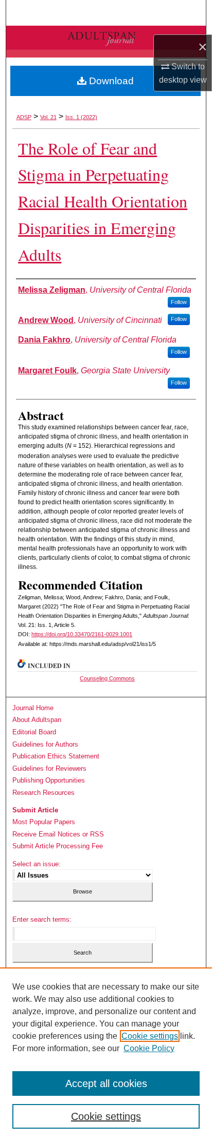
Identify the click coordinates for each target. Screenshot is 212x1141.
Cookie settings (149, 1036)
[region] (106, 1054)
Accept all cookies (106, 1083)
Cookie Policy (148, 1048)
